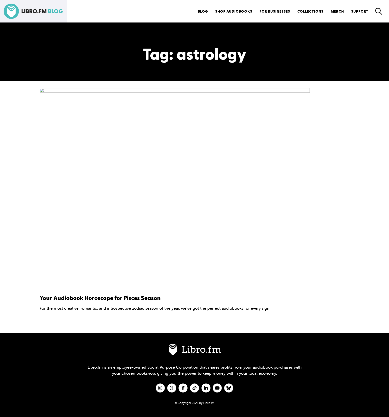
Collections (310, 11)
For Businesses (275, 11)
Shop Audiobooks (233, 11)
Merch (337, 11)
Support (359, 11)
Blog (203, 11)
